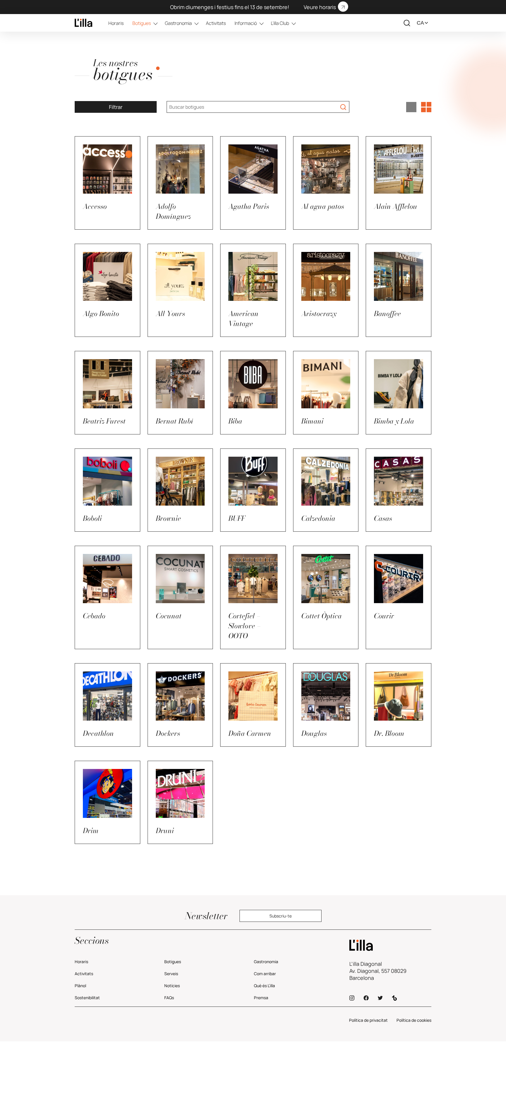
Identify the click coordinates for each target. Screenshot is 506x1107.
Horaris (116, 23)
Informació (246, 23)
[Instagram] (352, 998)
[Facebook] (366, 998)
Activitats (216, 23)
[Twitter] (380, 998)
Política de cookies (413, 1020)
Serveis (171, 973)
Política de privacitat (368, 1020)
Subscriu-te (280, 916)
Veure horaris (320, 7)
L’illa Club (280, 23)
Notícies (172, 985)
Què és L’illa (264, 985)
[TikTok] (394, 998)
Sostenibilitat (87, 997)
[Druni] (390, 945)
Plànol (80, 985)
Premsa (261, 997)
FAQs (169, 997)
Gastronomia (178, 23)
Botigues (141, 23)
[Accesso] (83, 23)
